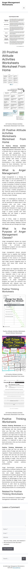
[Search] (24, 558)
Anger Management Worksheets (11, 3)
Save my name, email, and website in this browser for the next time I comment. (14, 542)
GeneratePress (16, 567)
